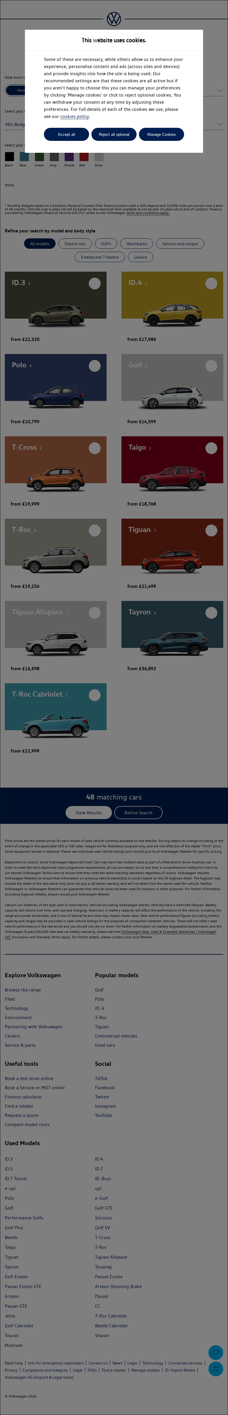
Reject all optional (114, 134)
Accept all (66, 134)
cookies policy (74, 116)
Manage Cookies (161, 134)
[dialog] (114, 707)
